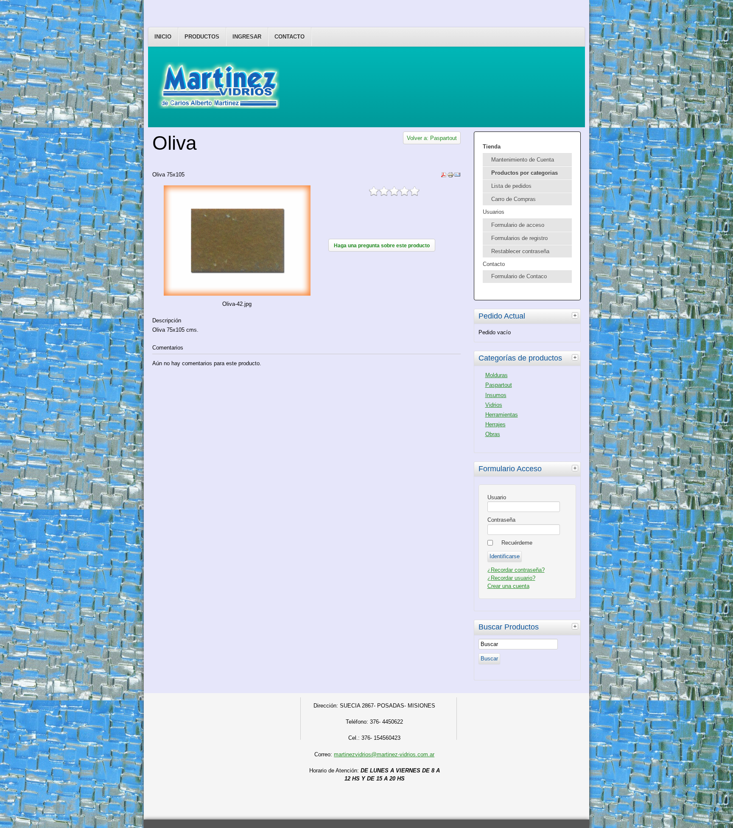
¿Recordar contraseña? (516, 570)
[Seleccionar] (576, 315)
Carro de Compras (513, 199)
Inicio (162, 37)
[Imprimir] (450, 176)
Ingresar (246, 37)
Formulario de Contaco (519, 276)
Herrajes (495, 424)
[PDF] (443, 176)
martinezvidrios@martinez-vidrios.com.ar (384, 754)
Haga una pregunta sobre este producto (382, 246)
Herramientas (501, 414)
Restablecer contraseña (520, 251)
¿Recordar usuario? (511, 578)
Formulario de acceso (517, 225)
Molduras (496, 375)
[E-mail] (457, 176)
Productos (202, 37)
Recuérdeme (516, 543)
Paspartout (498, 385)
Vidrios (493, 405)
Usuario (496, 497)
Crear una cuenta (508, 586)
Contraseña (501, 520)
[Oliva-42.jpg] (237, 294)
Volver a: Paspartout (432, 138)
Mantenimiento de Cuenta (522, 160)
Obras (492, 434)
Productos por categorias (524, 173)
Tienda (492, 146)
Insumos (495, 395)
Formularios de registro (519, 238)
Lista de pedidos (511, 186)
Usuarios (493, 212)
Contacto (289, 37)
